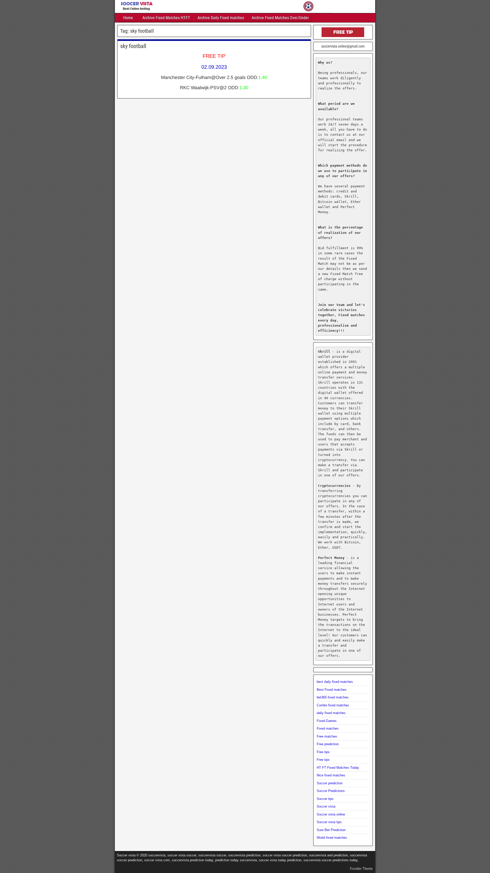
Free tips (323, 752)
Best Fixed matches (332, 690)
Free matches (327, 736)
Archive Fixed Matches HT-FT (166, 17)
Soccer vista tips (329, 822)
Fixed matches (328, 728)
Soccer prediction (329, 783)
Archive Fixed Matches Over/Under (280, 17)
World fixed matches (332, 838)
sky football (133, 46)
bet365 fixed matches (333, 697)
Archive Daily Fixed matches (221, 17)
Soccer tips (325, 799)
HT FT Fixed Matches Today (338, 767)
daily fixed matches (331, 713)
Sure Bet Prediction (331, 830)
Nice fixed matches (331, 775)
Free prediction (328, 744)
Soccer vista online (331, 814)
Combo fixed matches (333, 705)
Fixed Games (327, 721)
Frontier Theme (361, 868)
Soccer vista (326, 806)
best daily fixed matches (335, 682)
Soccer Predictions (331, 791)
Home (128, 17)
